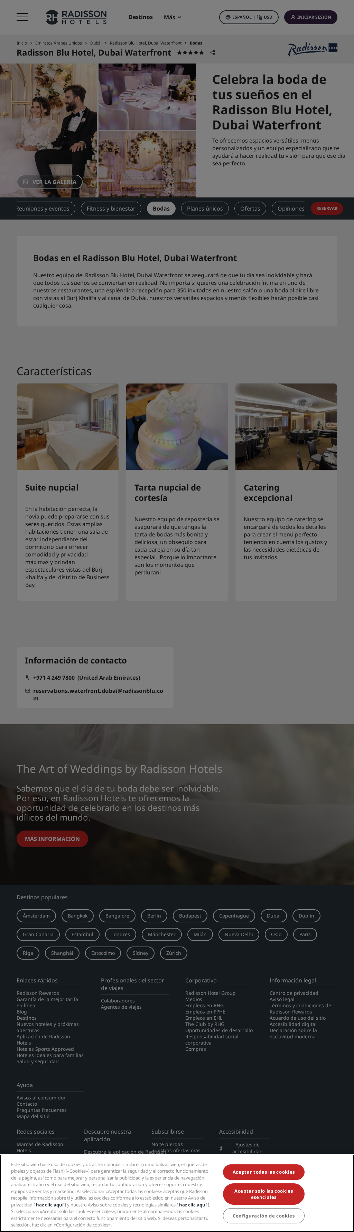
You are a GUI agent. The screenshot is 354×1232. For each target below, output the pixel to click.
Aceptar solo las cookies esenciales (263, 1194)
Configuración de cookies (264, 1216)
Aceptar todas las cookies (264, 1172)
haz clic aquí (50, 1205)
